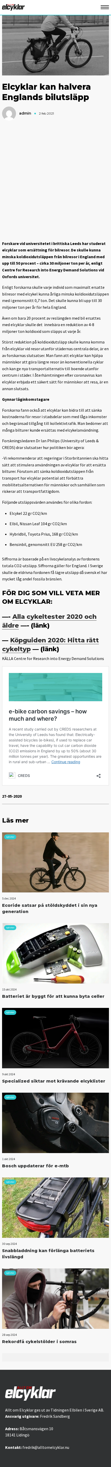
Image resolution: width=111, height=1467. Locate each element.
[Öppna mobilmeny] (105, 7)
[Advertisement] (55, 180)
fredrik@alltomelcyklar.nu (45, 1447)
